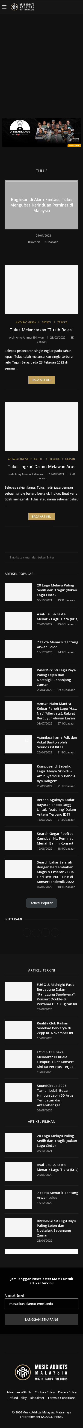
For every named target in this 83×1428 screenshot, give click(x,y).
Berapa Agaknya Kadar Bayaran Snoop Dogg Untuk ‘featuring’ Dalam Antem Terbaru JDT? (56, 807)
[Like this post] (32, 249)
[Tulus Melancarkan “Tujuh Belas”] (41, 289)
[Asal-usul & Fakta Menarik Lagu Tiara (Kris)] (18, 621)
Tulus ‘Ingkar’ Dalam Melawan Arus (41, 466)
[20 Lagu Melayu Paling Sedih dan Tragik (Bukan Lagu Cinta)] (18, 592)
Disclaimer (37, 1398)
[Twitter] (54, 7)
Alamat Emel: (14, 1295)
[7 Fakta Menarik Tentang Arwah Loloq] (18, 649)
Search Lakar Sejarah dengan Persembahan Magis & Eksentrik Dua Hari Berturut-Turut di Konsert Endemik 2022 (55, 872)
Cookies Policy (45, 1392)
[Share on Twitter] (45, 249)
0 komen (34, 242)
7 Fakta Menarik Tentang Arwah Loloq (57, 644)
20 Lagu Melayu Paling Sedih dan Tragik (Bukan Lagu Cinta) (57, 590)
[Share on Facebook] (39, 249)
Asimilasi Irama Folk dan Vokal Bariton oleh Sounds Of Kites (57, 742)
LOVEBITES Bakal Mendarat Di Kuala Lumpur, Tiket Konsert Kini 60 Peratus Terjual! (56, 1059)
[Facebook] (48, 7)
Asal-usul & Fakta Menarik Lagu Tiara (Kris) (57, 616)
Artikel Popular (42, 903)
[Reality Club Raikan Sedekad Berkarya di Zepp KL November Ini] (18, 1030)
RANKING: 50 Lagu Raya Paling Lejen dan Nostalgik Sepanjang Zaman (56, 677)
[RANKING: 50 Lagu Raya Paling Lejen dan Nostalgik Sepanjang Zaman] (18, 677)
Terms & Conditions (61, 1398)
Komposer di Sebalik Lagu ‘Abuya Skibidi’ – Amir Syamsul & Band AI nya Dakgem (57, 773)
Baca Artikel (41, 380)
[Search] (78, 7)
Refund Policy (17, 1398)
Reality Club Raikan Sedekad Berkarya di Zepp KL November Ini (55, 1028)
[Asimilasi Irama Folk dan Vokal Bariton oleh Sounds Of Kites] (18, 744)
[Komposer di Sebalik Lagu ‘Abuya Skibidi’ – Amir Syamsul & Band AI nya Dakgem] (18, 773)
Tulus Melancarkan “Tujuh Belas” (41, 330)
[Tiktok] (71, 7)
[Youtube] (65, 7)
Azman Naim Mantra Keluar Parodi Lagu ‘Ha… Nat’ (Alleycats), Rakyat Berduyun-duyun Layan (57, 710)
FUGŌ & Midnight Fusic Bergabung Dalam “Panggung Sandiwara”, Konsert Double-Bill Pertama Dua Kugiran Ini (57, 994)
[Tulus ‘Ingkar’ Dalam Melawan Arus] (41, 426)
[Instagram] (60, 7)
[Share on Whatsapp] (51, 249)
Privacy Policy (67, 1392)
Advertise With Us (19, 1392)
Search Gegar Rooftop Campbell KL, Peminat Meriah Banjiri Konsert (55, 838)
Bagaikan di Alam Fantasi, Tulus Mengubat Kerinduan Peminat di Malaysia (41, 204)
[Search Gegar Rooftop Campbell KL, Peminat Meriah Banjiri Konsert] (18, 840)
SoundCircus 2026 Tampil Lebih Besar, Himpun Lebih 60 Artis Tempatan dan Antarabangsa (55, 1095)
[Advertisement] (41, 69)
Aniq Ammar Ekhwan (30, 337)
